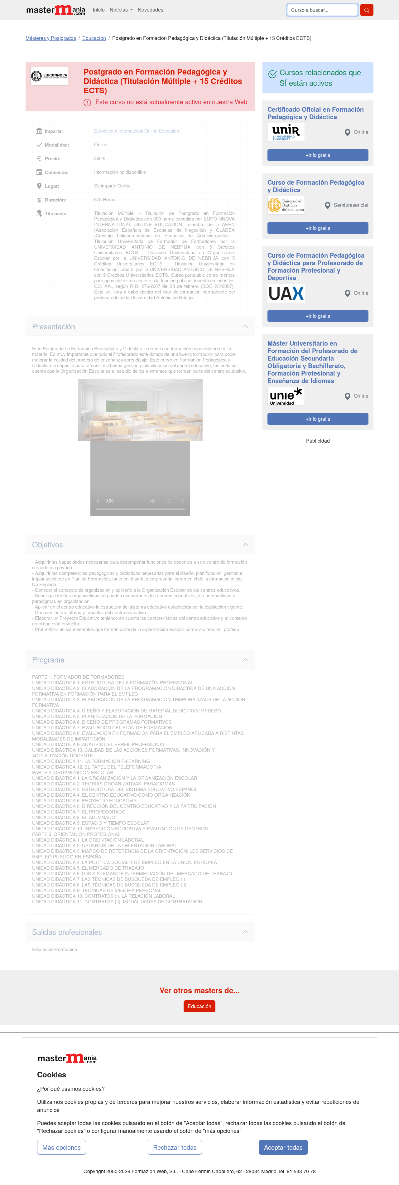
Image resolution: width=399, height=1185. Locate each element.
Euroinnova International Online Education (136, 130)
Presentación (53, 326)
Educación (199, 1006)
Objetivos (47, 544)
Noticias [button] (119, 9)
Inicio (99, 9)
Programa (48, 659)
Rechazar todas (175, 1147)
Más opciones (61, 1147)
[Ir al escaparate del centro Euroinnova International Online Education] (55, 76)
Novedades (150, 9)
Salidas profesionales (67, 931)
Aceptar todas (283, 1147)
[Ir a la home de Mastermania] (55, 9)
